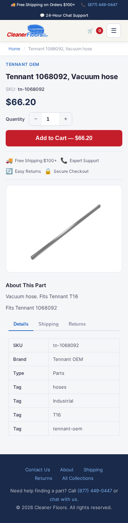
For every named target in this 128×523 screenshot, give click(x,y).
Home (14, 48)
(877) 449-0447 (102, 4)
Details (21, 324)
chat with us (63, 499)
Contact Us (37, 469)
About (67, 469)
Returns (77, 324)
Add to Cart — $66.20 (64, 138)
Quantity (15, 119)
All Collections (78, 478)
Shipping (48, 324)
